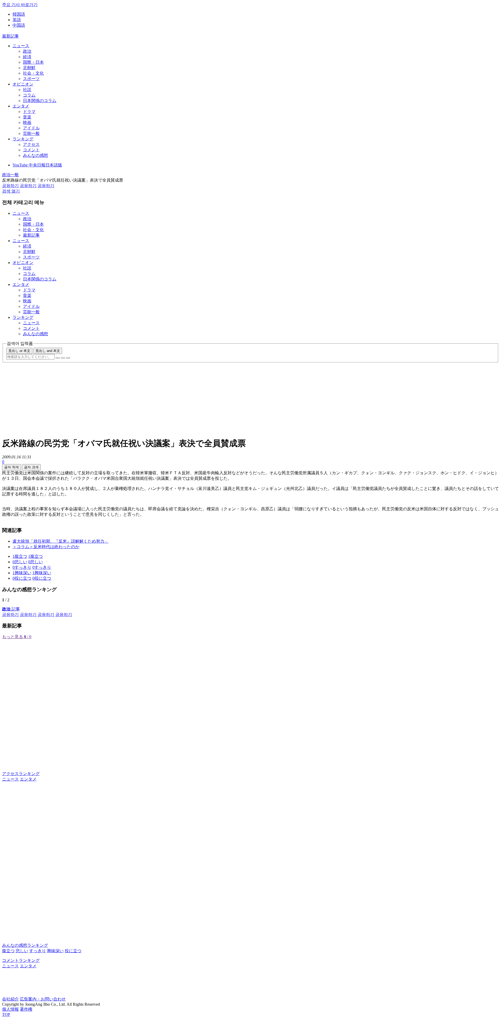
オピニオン (23, 84)
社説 (27, 89)
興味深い (55, 951)
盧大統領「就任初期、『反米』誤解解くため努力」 (61, 541)
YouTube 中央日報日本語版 (37, 165)
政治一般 (10, 174)
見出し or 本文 (19, 351)
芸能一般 (31, 133)
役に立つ (73, 951)
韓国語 (19, 14)
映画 (27, 122)
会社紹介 (10, 999)
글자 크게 (31, 467)
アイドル (31, 128)
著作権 (26, 1009)
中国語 (19, 25)
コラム (29, 95)
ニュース (21, 46)
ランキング (23, 139)
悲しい (22, 951)
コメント (31, 150)
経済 (27, 57)
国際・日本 (33, 62)
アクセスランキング (21, 773)
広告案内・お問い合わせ (43, 999)
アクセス (31, 144)
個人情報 (10, 1009)
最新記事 (10, 36)
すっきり (37, 951)
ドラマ (29, 111)
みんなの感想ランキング (25, 945)
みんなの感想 (35, 155)
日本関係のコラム (39, 100)
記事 (11, 609)
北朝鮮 (29, 67)
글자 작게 (11, 467)
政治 (27, 51)
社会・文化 (33, 73)
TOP (6, 1014)
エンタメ (21, 106)
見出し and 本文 (47, 351)
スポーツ (31, 78)
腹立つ (8, 951)
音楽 (27, 117)
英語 (17, 19)
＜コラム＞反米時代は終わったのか (46, 546)
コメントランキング (21, 960)
